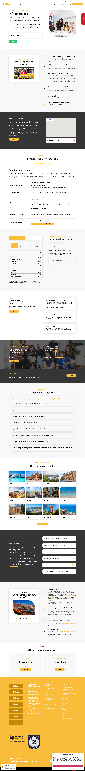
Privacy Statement (72, 768)
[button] (82, 754)
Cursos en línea (27, 1)
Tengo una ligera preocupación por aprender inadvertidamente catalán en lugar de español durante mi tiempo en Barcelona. (41, 448)
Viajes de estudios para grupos (50, 705)
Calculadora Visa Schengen (40, 1)
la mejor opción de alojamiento (68, 623)
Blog (70, 4)
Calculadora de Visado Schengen (67, 698)
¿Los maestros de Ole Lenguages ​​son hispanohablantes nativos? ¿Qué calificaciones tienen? (41, 399)
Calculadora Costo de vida (55, 1)
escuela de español (70, 595)
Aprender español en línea (51, 702)
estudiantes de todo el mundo (65, 631)
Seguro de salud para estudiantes (67, 709)
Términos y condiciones (67, 718)
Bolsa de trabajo (66, 705)
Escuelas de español (18, 4)
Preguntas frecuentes (67, 687)
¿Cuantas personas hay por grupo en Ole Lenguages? (29, 416)
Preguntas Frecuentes (68, 1)
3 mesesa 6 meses (22, 245)
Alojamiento (64, 4)
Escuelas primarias (54, 4)
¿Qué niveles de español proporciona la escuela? (28, 410)
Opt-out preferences (64, 768)
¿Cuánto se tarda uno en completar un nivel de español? (30, 441)
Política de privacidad (67, 715)
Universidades (44, 4)
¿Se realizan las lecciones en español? (25, 422)
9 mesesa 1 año (37, 245)
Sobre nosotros (80, 1)
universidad (52, 597)
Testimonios (65, 703)
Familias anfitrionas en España (50, 709)
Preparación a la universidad (32, 4)
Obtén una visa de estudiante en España (68, 712)
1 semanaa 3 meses (14, 245)
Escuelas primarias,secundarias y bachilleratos (50, 698)
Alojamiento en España (50, 712)
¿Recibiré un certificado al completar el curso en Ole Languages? (33, 435)
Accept (68, 766)
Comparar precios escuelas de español (69, 690)
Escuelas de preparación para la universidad (50, 691)
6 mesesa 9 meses (29, 245)
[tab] (42, 163)
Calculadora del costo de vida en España (69, 694)
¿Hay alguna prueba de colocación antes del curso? (29, 429)
